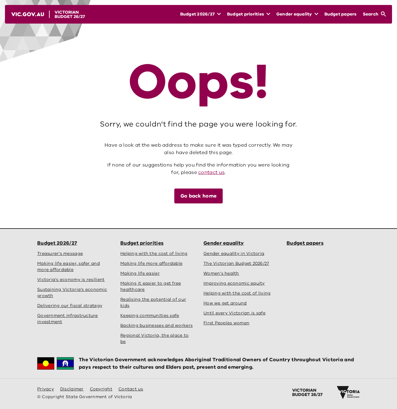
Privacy (45, 389)
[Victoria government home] (348, 392)
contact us (211, 172)
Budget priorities (141, 243)
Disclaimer (72, 389)
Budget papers (305, 243)
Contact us (130, 389)
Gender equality (223, 243)
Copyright (101, 389)
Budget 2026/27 (57, 243)
